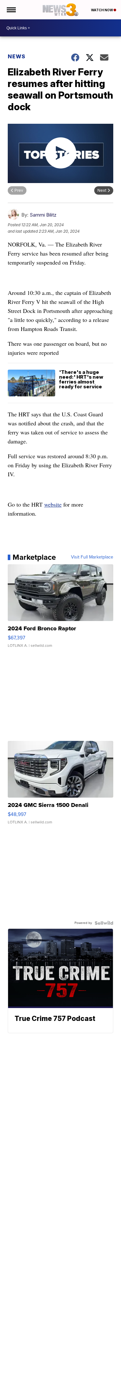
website (53, 504)
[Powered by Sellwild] (104, 923)
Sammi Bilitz (43, 215)
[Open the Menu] (11, 10)
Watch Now (102, 10)
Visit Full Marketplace (92, 557)
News (16, 56)
